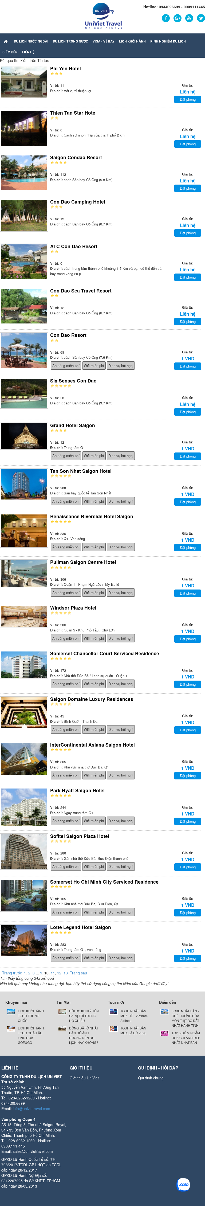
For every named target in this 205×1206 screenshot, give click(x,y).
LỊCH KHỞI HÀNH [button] (132, 41)
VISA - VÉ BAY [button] (104, 41)
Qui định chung (151, 1077)
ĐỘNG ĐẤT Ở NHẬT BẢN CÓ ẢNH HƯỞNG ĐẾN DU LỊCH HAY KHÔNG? (83, 1035)
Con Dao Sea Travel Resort (81, 290)
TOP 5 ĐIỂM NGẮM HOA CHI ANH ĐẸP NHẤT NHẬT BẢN (186, 1038)
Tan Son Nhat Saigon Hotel (81, 470)
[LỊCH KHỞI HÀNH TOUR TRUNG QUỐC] (11, 1011)
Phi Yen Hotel (65, 68)
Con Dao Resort (68, 334)
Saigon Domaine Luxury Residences (91, 699)
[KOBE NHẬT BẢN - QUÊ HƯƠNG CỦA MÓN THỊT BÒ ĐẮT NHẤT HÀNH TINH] (164, 1011)
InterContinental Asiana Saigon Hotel (92, 744)
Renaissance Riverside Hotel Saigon (91, 516)
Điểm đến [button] (10, 52)
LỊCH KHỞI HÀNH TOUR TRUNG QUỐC (31, 1016)
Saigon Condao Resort (76, 157)
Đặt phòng (188, 99)
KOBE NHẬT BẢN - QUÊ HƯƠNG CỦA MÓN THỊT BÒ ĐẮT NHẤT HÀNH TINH (185, 1018)
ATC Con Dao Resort (73, 246)
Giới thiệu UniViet (84, 1077)
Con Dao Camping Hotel (77, 201)
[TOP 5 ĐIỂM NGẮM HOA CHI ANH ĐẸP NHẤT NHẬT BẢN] (164, 1033)
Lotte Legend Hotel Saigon (80, 927)
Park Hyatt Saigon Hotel (77, 790)
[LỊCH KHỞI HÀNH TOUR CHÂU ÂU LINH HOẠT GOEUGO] (11, 1028)
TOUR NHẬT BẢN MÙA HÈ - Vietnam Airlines (134, 1016)
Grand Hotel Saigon (72, 425)
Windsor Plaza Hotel (73, 607)
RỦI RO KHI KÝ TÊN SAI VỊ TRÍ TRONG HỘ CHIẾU (84, 1016)
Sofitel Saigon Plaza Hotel (79, 836)
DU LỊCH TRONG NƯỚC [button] (70, 41)
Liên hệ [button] (28, 52)
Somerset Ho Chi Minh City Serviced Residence (104, 881)
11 (53, 972)
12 (59, 972)
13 (66, 972)
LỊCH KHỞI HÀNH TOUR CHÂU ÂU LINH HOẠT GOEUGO (31, 1035)
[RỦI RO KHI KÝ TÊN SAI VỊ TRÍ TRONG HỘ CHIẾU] (62, 1011)
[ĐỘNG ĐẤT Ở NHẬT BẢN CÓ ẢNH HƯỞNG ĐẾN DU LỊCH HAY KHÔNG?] (62, 1028)
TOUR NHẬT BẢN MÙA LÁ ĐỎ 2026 (133, 1030)
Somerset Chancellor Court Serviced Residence (104, 653)
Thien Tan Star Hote (72, 112)
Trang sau (78, 972)
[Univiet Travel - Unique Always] (103, 15)
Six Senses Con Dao (73, 380)
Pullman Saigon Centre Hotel (83, 562)
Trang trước (12, 972)
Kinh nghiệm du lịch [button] (168, 41)
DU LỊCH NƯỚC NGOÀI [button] (31, 41)
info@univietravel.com (31, 1108)
